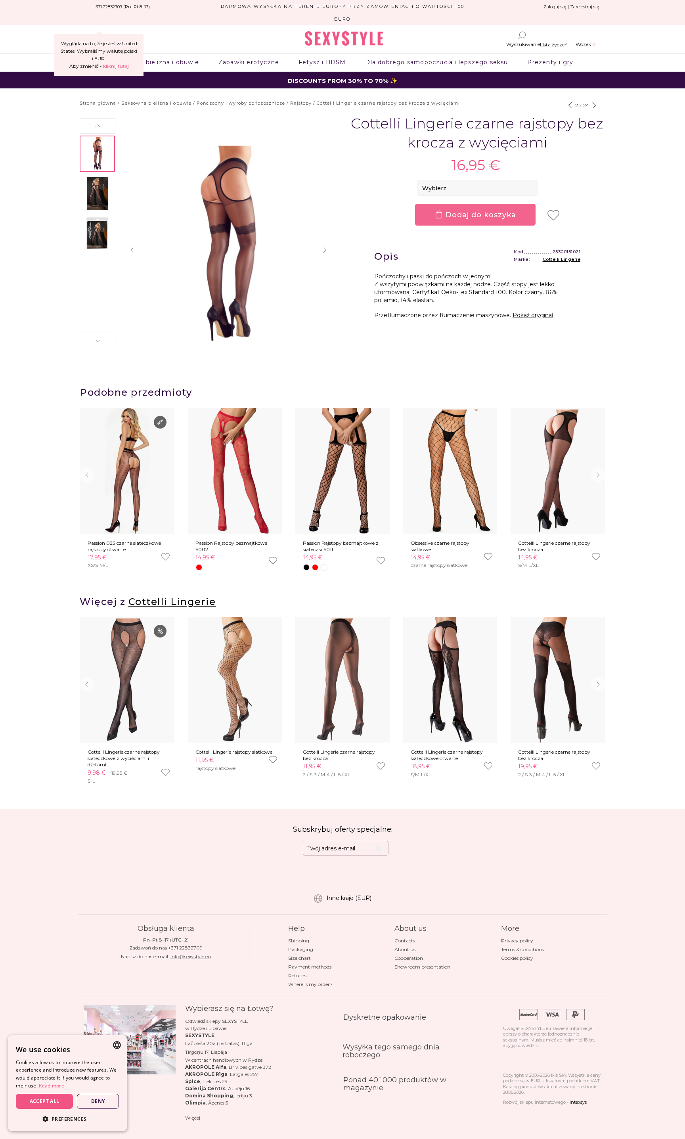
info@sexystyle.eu (190, 956)
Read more (51, 1085)
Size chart (299, 958)
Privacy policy (517, 941)
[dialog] (67, 1083)
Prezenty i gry (550, 62)
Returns (297, 975)
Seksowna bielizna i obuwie (155, 62)
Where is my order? (310, 984)
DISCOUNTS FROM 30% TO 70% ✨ (343, 81)
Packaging (300, 949)
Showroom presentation (422, 967)
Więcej (192, 1118)
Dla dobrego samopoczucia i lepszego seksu (437, 62)
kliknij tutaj (116, 66)
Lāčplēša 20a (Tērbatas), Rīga (219, 1043)
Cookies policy (517, 958)
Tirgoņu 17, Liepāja (206, 1052)
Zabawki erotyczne (248, 62)
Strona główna (98, 103)
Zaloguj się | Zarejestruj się (571, 7)
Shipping (298, 941)
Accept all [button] (44, 1101)
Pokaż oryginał (533, 315)
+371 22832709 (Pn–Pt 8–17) (121, 7)
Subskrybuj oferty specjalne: (342, 829)
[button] (97, 126)
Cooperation (408, 958)
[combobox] (117, 1045)
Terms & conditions (522, 949)
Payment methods (309, 967)
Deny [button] (98, 1101)
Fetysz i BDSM (322, 62)
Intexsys (578, 1102)
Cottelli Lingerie (562, 259)
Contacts (404, 941)
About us (404, 949)
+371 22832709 (185, 948)
